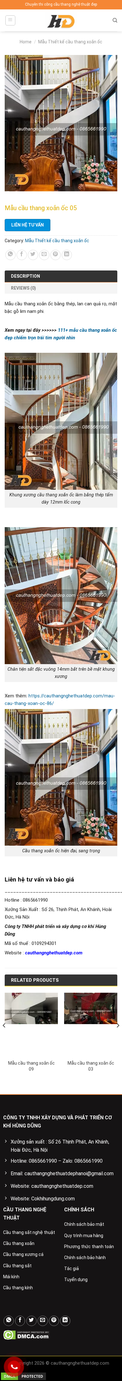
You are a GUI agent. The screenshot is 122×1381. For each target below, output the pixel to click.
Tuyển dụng (76, 1279)
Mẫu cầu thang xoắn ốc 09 (31, 1066)
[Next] (117, 1038)
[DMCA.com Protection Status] (26, 1335)
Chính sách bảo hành (85, 1257)
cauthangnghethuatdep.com (54, 953)
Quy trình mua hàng (83, 1235)
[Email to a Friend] (44, 255)
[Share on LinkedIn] (67, 255)
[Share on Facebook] (22, 255)
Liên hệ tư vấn (27, 224)
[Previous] (4, 1038)
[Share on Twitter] (33, 255)
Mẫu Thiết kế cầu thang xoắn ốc (70, 41)
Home (26, 41)
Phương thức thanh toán (89, 1246)
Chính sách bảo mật (84, 1224)
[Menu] (10, 20)
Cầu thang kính (18, 1287)
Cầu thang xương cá (23, 1254)
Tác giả (71, 1268)
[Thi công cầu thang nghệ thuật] (61, 20)
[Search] (115, 20)
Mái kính (11, 1276)
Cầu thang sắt (17, 1265)
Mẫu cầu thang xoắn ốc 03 (91, 1066)
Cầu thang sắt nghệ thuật (29, 1232)
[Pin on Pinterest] (55, 255)
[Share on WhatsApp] (10, 255)
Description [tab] (25, 276)
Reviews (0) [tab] (23, 288)
